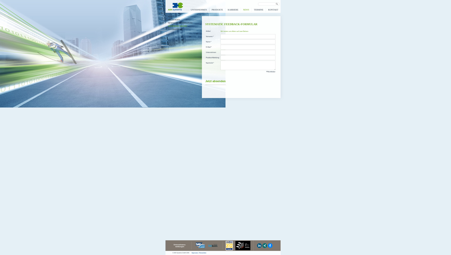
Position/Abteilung (212, 58)
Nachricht (210, 63)
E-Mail (209, 47)
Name (208, 42)
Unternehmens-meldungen (180, 245)
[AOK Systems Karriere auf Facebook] (270, 245)
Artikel (208, 31)
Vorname (210, 36)
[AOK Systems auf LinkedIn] (259, 245)
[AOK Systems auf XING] (264, 245)
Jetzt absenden (215, 81)
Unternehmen (211, 52)
